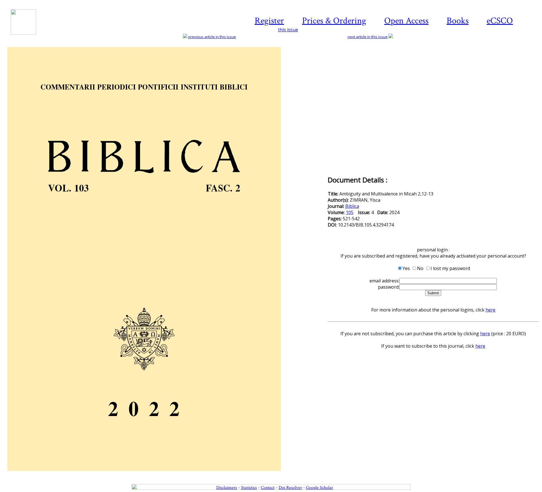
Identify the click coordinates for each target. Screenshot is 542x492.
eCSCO (500, 21)
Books (458, 21)
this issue (288, 30)
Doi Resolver (290, 488)
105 (349, 212)
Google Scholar (319, 488)
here (490, 310)
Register (269, 21)
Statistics (249, 488)
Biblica (352, 206)
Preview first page (167, 474)
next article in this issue (368, 36)
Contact (268, 488)
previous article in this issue (212, 36)
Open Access (406, 21)
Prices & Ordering (334, 21)
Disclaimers (226, 488)
